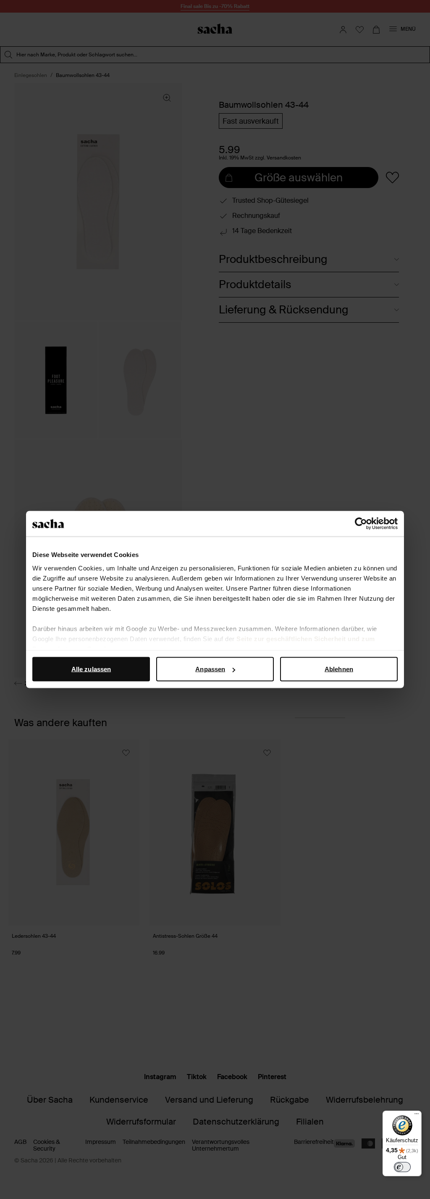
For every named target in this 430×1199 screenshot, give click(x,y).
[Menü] (417, 1116)
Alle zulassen (91, 669)
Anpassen (210, 669)
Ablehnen (339, 669)
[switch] (402, 1167)
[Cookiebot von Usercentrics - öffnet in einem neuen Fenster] (361, 523)
